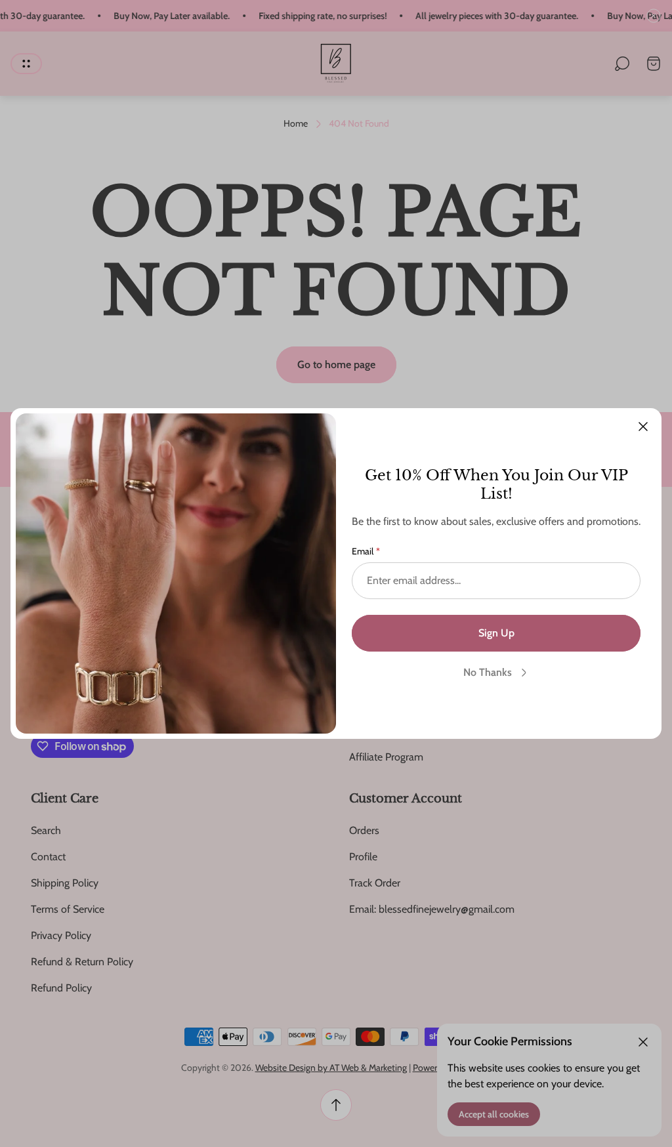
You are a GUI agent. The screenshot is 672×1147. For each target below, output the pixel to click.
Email (362, 551)
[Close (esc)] (643, 426)
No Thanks (487, 672)
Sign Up (496, 633)
